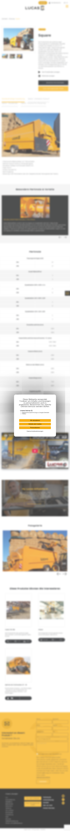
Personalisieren (35, 427)
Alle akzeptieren (35, 420)
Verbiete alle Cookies (35, 424)
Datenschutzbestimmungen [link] (35, 431)
